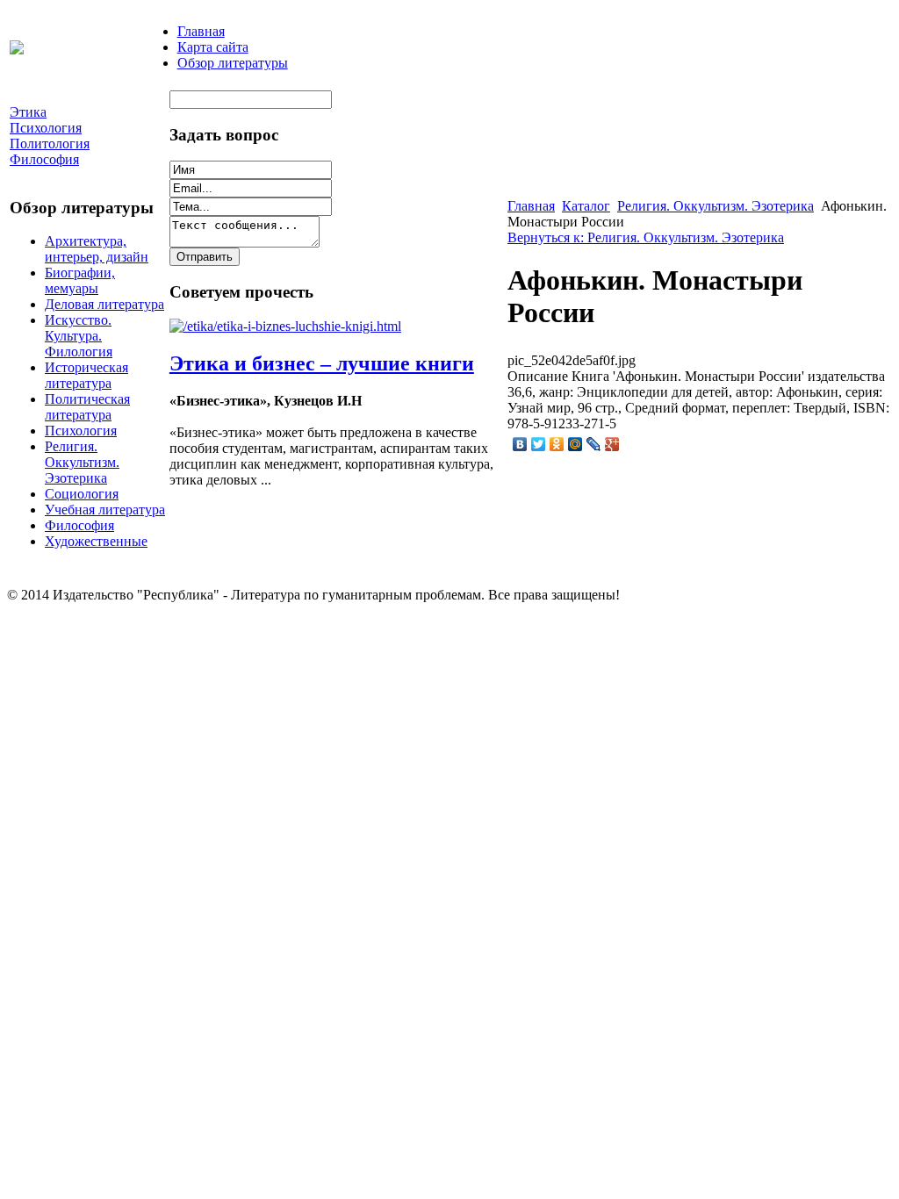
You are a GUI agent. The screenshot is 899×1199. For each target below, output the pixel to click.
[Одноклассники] (557, 444)
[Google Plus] (612, 444)
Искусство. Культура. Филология (78, 335)
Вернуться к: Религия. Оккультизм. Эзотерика (645, 237)
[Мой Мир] (575, 444)
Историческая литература (86, 375)
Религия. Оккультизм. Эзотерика (82, 462)
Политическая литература (87, 406)
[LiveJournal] (594, 444)
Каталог (586, 205)
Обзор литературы (232, 62)
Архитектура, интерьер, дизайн (96, 248)
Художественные (96, 541)
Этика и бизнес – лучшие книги (321, 363)
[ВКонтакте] (520, 444)
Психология (81, 430)
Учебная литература (105, 509)
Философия (79, 525)
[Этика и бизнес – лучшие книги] (285, 326)
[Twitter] (538, 444)
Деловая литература (104, 304)
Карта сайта (212, 46)
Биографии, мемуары (80, 280)
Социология (82, 493)
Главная (201, 31)
